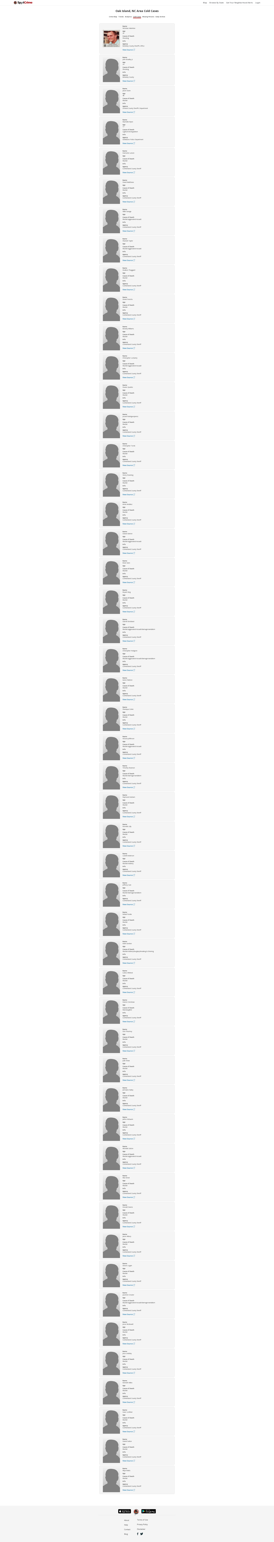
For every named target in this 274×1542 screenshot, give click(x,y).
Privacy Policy (142, 1524)
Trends (121, 17)
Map (205, 2)
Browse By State (216, 2)
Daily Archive (160, 17)
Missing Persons (148, 17)
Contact (127, 1529)
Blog (126, 1534)
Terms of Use (142, 1520)
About (126, 1520)
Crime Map (113, 17)
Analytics (128, 17)
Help (126, 1525)
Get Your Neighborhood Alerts (239, 2)
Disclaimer (141, 1529)
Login (257, 2)
